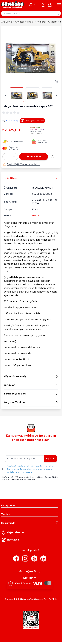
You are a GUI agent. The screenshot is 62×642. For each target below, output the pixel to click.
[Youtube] (34, 558)
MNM (54, 599)
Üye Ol (50, 458)
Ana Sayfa (6, 22)
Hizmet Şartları (19, 479)
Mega (35, 215)
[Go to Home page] (12, 4)
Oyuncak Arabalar (24, 22)
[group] (11, 113)
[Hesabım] (43, 5)
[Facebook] (16, 558)
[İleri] (57, 95)
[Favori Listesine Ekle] (52, 156)
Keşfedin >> (29, 578)
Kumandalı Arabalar (47, 22)
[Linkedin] (43, 558)
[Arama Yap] (57, 13)
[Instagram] (25, 558)
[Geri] (5, 95)
